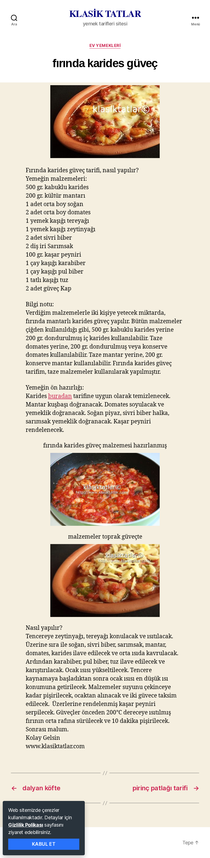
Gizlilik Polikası (25, 825)
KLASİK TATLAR (105, 13)
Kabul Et (44, 844)
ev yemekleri (105, 45)
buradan (60, 396)
